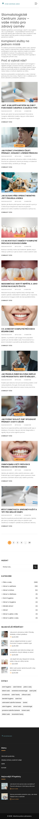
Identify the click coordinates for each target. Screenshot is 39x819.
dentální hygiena (7, 698)
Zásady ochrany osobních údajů (11, 760)
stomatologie (27, 706)
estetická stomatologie (19, 691)
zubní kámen (17, 687)
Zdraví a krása (8, 590)
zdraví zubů (17, 706)
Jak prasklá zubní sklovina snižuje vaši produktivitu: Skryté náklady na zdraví (18, 375)
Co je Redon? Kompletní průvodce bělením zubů (18, 330)
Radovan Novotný (6, 111)
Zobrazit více (6, 122)
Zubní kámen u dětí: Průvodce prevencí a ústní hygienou (15, 465)
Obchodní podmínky (7, 756)
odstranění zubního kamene (11, 702)
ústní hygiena (6, 687)
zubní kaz (18, 698)
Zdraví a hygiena (9, 602)
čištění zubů (6, 714)
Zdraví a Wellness (9, 594)
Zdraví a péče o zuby (11, 618)
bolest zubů (26, 710)
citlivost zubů (26, 695)
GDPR (3, 764)
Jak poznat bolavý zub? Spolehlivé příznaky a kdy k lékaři (18, 420)
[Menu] (36, 4)
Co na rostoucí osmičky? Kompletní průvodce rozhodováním (19, 242)
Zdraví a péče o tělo (10, 614)
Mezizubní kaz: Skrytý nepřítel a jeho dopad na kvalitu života (19, 285)
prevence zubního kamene (11, 710)
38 (29, 543)
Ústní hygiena (8, 598)
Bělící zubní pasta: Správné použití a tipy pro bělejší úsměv (19, 510)
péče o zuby (28, 687)
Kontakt (3, 768)
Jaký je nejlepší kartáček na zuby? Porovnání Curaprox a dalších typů (19, 106)
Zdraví (5, 610)
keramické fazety (17, 714)
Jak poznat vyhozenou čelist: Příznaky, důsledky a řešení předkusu (19, 151)
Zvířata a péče (19, 191)
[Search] (35, 567)
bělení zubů (6, 691)
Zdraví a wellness (9, 586)
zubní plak (32, 691)
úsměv (25, 702)
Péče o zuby (19, 100)
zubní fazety (16, 695)
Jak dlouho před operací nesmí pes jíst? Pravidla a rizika (18, 196)
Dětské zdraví (8, 606)
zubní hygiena (6, 706)
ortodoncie (6, 695)
